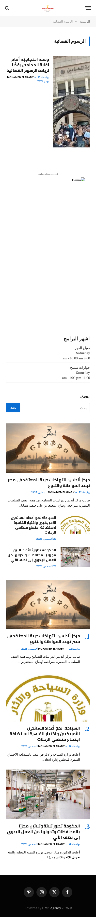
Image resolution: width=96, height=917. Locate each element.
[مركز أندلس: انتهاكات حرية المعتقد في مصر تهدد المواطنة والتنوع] (48, 448)
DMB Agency (51, 908)
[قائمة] (88, 7)
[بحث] (7, 7)
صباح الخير (82, 347)
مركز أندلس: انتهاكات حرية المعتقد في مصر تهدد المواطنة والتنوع (49, 482)
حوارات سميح (80, 367)
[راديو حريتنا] (48, 8)
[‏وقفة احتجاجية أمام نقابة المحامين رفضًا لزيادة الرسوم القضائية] (71, 101)
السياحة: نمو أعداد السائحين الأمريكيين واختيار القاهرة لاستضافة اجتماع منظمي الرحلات (33, 525)
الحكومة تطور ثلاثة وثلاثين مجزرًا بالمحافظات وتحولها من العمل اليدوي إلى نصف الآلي (32, 555)
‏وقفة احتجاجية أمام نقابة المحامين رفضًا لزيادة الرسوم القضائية (27, 64)
